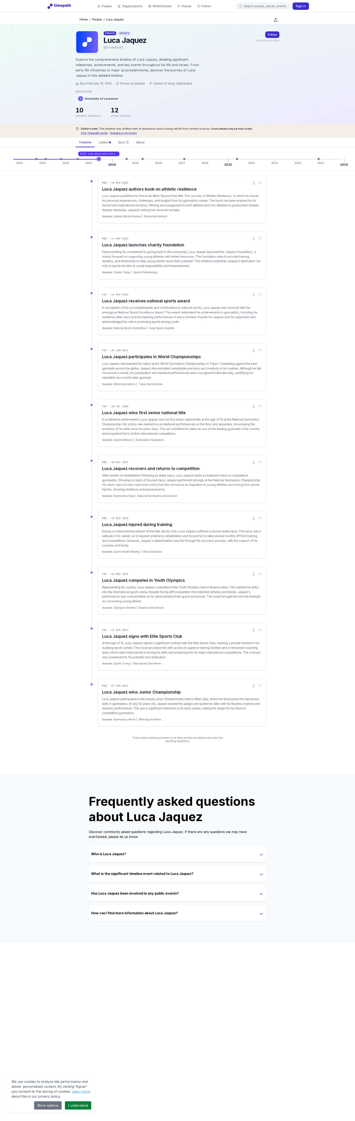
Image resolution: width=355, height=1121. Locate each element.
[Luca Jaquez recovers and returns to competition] (127, 159)
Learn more (81, 1091)
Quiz (121, 142)
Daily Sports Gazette (162, 328)
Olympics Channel (125, 607)
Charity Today (122, 272)
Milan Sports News (150, 719)
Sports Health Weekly (127, 551)
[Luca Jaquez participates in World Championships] (78, 159)
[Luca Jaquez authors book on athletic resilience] (36, 159)
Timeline (85, 142)
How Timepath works (94, 133)
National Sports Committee (130, 328)
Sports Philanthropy (145, 272)
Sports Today (122, 663)
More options (47, 1105)
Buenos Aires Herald (151, 607)
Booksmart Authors (155, 216)
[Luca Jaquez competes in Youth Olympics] (184, 159)
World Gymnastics (124, 384)
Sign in (301, 6)
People (97, 19)
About (140, 142)
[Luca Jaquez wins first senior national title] (99, 159)
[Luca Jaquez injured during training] (143, 159)
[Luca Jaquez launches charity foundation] (46, 159)
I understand (78, 1105)
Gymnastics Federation (150, 439)
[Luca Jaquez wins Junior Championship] (319, 159)
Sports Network (123, 439)
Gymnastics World (124, 719)
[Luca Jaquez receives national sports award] (61, 159)
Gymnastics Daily (124, 495)
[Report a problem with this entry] (260, 183)
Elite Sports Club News (147, 663)
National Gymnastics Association (157, 495)
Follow (272, 34)
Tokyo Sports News (151, 384)
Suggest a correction (123, 133)
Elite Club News (152, 551)
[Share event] (254, 183)
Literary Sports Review (127, 216)
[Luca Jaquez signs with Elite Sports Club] (237, 159)
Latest (103, 142)
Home (84, 19)
